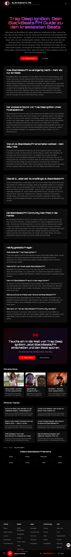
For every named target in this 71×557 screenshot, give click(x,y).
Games (60, 462)
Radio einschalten (20, 529)
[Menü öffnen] (65, 3)
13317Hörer (25, 551)
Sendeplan (20, 534)
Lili (16, 555)
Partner (59, 540)
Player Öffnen (28, 357)
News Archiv (8, 532)
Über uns (60, 528)
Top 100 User (34, 532)
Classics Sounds (19, 553)
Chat (43, 462)
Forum (27, 462)
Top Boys (33, 540)
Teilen (46, 58)
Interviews (44, 456)
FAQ (58, 532)
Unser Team (21, 542)
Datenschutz (61, 536)
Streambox (7, 540)
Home (5, 447)
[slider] (52, 553)
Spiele (46, 540)
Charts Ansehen (44, 357)
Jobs (18, 545)
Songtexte (33, 543)
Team (60, 456)
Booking (59, 543)
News (11, 456)
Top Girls (33, 536)
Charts (11, 462)
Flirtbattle (33, 528)
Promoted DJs (8, 543)
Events (27, 456)
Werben (59, 547)
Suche (10, 447)
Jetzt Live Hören (30, 58)
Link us (6, 536)
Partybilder (47, 543)
